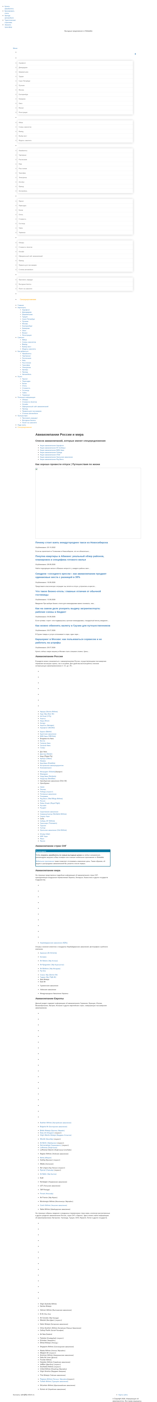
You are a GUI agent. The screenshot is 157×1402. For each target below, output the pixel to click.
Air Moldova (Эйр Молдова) (50, 968)
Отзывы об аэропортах (25, 6)
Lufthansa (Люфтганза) (48, 1147)
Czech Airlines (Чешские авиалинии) (53, 1205)
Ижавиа (43, 761)
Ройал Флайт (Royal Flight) (50, 803)
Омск (20, 103)
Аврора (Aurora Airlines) (49, 711)
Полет (22, 196)
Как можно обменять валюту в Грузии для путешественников (72, 625)
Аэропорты (24, 58)
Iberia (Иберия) (45, 1157)
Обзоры (21, 242)
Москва (21, 90)
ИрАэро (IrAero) (46, 758)
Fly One (43, 971)
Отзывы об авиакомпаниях (27, 4)
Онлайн (21, 251)
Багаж (21, 210)
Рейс (20, 164)
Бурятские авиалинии (48, 734)
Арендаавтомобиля (9, 16)
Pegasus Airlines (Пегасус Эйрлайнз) (53, 1379)
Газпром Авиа (45, 743)
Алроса (43, 718)
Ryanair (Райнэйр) (47, 1170)
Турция (21, 76)
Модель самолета (25, 140)
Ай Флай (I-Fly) (45, 716)
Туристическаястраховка (10, 21)
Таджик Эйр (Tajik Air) (48, 977)
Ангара (42, 723)
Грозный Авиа (45, 745)
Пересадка (22, 205)
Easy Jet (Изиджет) (47, 1133)
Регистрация (23, 112)
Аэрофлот (22, 63)
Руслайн (43, 805)
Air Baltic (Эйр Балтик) (48, 1174)
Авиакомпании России (25, 1)
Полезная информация (30, 237)
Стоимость (22, 219)
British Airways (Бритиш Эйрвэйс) (52, 1130)
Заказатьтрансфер (8, 25)
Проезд (21, 186)
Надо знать (24, 294)
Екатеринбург (23, 94)
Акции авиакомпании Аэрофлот (52, 445)
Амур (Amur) (44, 721)
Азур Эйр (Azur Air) (47, 714)
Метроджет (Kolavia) (47, 771)
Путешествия (25, 274)
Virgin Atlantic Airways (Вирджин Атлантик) (55, 1135)
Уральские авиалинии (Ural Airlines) (53, 830)
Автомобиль (23, 191)
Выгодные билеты (25, 284)
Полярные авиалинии (48, 794)
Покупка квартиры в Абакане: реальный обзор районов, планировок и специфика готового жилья (69, 557)
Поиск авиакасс (23, 13)
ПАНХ (42, 787)
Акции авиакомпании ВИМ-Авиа (52, 450)
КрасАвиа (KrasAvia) (47, 763)
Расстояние (23, 168)
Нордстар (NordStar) (47, 778)
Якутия (42, 841)
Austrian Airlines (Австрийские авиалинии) (55, 1122)
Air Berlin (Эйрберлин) (48, 1143)
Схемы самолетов (25, 127)
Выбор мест (23, 136)
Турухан (43, 825)
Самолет (23, 117)
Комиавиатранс (46, 767)
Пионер (43, 789)
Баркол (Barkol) (46, 731)
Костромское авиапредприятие (52, 765)
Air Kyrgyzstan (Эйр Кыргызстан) (52, 964)
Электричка (23, 177)
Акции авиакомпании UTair (50, 454)
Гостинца (22, 223)
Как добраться (26, 145)
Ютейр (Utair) (45, 834)
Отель (21, 214)
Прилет (21, 201)
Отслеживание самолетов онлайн (29, 8)
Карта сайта (123, 1394)
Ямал (42, 838)
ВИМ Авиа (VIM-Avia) (48, 736)
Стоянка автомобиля (26, 269)
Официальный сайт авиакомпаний (31, 256)
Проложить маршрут (26, 280)
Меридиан (44, 774)
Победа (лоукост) (46, 791)
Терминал (22, 232)
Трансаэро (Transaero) (48, 823)
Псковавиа (44, 796)
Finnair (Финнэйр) (46, 1193)
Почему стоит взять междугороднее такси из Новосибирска (71, 542)
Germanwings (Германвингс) (50, 1145)
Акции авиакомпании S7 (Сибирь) (53, 448)
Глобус (42, 747)
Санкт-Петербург (24, 81)
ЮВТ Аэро (44, 836)
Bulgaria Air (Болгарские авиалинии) (53, 1126)
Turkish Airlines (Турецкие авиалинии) (54, 1381)
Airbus (21, 122)
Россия (42, 801)
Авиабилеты (23, 150)
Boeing (21, 131)
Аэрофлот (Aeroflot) (47, 727)
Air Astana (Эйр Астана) (49, 960)
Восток (42, 741)
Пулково (22, 85)
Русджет (43, 808)
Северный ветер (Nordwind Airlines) (53, 814)
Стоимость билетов (25, 247)
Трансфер (22, 173)
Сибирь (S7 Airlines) (47, 821)
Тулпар (42, 828)
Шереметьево (23, 72)
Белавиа (43, 957)
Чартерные (22, 155)
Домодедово (23, 67)
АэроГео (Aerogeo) (47, 725)
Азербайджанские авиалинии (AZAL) (54, 943)
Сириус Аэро (45, 816)
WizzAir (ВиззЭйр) (46, 1139)
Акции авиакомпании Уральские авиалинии (56, 457)
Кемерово (22, 99)
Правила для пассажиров (28, 265)
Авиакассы (21, 11)
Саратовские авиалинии (49, 811)
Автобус (21, 182)
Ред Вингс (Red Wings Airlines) (51, 798)
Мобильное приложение (45, 861)
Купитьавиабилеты (9, 7)
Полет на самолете (25, 288)
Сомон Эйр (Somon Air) (49, 975)
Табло (21, 228)
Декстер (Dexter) (46, 754)
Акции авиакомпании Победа (51, 452)
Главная (23, 52)
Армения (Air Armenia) (48, 953)
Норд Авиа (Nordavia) (48, 776)
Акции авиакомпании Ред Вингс (52, 459)
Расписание (23, 159)
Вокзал (21, 108)
